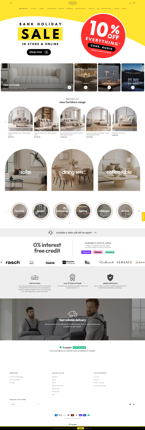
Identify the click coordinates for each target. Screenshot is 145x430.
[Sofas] (26, 170)
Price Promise (56, 388)
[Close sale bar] (144, 428)
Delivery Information (58, 385)
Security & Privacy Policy (16, 377)
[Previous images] (6, 211)
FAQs (53, 394)
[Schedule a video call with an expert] (72, 233)
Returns (54, 382)
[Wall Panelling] (62, 211)
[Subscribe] (38, 404)
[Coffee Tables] (119, 170)
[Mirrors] (125, 211)
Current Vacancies (99, 382)
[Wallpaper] (104, 211)
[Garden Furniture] (41, 211)
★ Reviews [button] (143, 216)
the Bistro (96, 379)
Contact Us (55, 377)
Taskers (70, 418)
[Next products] (139, 122)
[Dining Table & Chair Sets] (72, 170)
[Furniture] (19, 211)
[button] (11, 3)
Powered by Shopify (76, 418)
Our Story (96, 377)
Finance (54, 379)
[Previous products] (5, 122)
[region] (72, 122)
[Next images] (139, 211)
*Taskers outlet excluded (88, 428)
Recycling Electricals (99, 385)
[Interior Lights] (83, 211)
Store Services (56, 391)
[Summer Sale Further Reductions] (72, 29)
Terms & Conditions (15, 379)
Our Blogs (12, 382)
